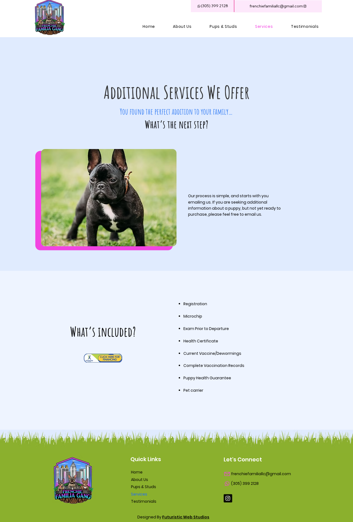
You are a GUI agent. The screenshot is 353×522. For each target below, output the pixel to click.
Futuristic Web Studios (185, 517)
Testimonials (143, 501)
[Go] (228, 498)
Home (137, 472)
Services (139, 494)
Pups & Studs (143, 486)
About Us (139, 479)
